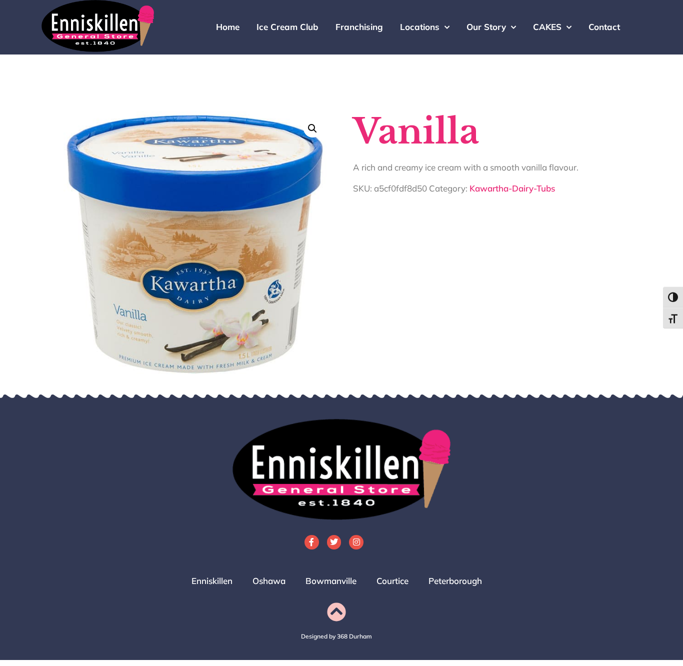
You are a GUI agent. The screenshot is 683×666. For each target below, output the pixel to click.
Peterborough (455, 581)
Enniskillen (212, 581)
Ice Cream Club (287, 27)
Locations (420, 27)
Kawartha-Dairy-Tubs (512, 188)
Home (228, 27)
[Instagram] (356, 542)
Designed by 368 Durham (336, 636)
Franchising (359, 27)
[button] (313, 129)
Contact (604, 27)
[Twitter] (334, 542)
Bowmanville (331, 581)
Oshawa (269, 581)
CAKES (547, 27)
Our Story (486, 27)
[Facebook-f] (311, 542)
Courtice (392, 581)
